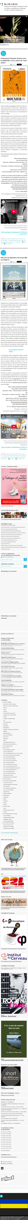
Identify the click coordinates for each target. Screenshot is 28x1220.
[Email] (2, 1168)
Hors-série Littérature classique (10, 764)
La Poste (13, 106)
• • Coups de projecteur (8, 745)
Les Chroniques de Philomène (9, 788)
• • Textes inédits (6, 806)
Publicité (5, 731)
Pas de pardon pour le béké (8, 666)
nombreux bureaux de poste (19, 382)
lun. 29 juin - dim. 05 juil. (6, 1131)
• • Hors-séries (6, 747)
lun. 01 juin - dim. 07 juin (6, 1139)
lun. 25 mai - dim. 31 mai (6, 1140)
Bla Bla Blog (11, 4)
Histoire (5, 716)
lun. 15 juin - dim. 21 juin (6, 1135)
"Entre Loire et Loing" (7, 782)
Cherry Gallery (6, 786)
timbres (12, 240)
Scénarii (5, 811)
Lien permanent (9, 243)
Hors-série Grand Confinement (10, 760)
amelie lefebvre (9, 457)
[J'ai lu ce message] (26, 1216)
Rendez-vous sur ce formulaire (7, 1095)
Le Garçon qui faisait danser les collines (11, 675)
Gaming (5, 711)
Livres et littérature (7, 722)
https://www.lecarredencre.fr (20, 188)
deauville (20, 455)
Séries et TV (5, 736)
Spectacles (5, 738)
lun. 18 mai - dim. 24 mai (6, 1142)
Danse (4, 709)
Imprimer (12, 458)
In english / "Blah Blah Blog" (9, 718)
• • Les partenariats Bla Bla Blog (9, 780)
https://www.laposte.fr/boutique (19, 186)
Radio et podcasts (7, 733)
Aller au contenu (4, 1)
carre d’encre (16, 457)
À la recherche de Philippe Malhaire (10, 662)
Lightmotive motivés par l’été (8, 657)
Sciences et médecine (8, 735)
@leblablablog (4, 618)
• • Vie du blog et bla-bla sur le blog (10, 813)
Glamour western (5, 652)
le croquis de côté (19, 1106)
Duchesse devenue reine (6, 1118)
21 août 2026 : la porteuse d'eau (7, 1106)
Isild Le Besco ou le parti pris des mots (10, 671)
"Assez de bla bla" (7, 815)
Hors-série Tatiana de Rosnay (9, 773)
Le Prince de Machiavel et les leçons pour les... (10, 1115)
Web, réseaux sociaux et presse (10, 744)
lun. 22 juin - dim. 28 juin (6, 1133)
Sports (4, 740)
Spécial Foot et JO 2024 (8, 775)
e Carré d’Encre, (5, 183)
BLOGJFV (15, 1118)
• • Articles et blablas (7, 702)
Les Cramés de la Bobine (8, 789)
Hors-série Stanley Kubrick (9, 771)
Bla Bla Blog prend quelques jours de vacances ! (13, 643)
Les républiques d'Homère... (7, 1123)
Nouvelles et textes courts (8, 810)
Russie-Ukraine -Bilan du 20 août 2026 (9, 1103)
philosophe (5, 242)
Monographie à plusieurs (7, 694)
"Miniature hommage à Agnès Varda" (19, 406)
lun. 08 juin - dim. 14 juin (6, 1137)
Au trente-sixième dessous (7, 648)
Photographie (6, 727)
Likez (2, 232)
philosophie (10, 242)
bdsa (23, 455)
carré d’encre (23, 457)
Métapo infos (17, 1123)
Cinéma (5, 707)
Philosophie (8, 238)
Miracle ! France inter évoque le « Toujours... (10, 1111)
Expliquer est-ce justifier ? (7, 685)
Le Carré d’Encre (16, 378)
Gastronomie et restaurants (9, 713)
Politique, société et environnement (10, 729)
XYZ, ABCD (23, 1111)
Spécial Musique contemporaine (10, 777)
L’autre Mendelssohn (6, 680)
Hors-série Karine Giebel (8, 762)
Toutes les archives (5, 1150)
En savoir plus (17, 1218)
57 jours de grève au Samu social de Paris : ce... (11, 1108)
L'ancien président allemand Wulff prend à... (10, 1120)
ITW (4, 720)
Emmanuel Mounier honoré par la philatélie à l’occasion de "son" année (14, 60)
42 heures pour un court (8, 824)
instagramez (15, 232)
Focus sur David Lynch (8, 751)
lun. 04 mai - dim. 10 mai (6, 1146)
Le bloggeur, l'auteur (7, 819)
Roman (4, 802)
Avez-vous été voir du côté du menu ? (9, 1156)
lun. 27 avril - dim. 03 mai (6, 1148)
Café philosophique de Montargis (10, 784)
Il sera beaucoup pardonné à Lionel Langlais (12, 689)
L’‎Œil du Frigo (6, 791)
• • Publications (6, 795)
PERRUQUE (3, 1102)
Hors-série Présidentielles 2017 (10, 769)
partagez (7, 232)
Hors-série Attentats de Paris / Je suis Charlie (12, 753)
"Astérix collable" (23, 191)
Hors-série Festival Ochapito (9, 758)
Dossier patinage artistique (9, 749)
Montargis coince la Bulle (8, 828)
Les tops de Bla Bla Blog (8, 821)
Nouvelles (5, 800)
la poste (8, 455)
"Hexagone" (5, 797)
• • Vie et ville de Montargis (8, 822)
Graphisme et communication (9, 715)
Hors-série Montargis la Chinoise (10, 766)
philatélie (17, 240)
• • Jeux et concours (7, 778)
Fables (4, 799)
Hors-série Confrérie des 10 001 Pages (11, 755)
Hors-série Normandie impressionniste (11, 767)
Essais (4, 808)
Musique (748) (4, 1113)
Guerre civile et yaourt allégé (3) (16, 1113)
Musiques (5, 724)
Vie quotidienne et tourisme (17, 238)
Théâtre (5, 804)
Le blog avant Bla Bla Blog (8, 817)
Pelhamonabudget (7, 793)
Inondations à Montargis (8, 826)
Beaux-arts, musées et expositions (10, 705)
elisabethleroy (11, 1102)
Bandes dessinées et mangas (9, 704)
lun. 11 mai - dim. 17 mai (6, 1144)
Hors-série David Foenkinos (9, 757)
